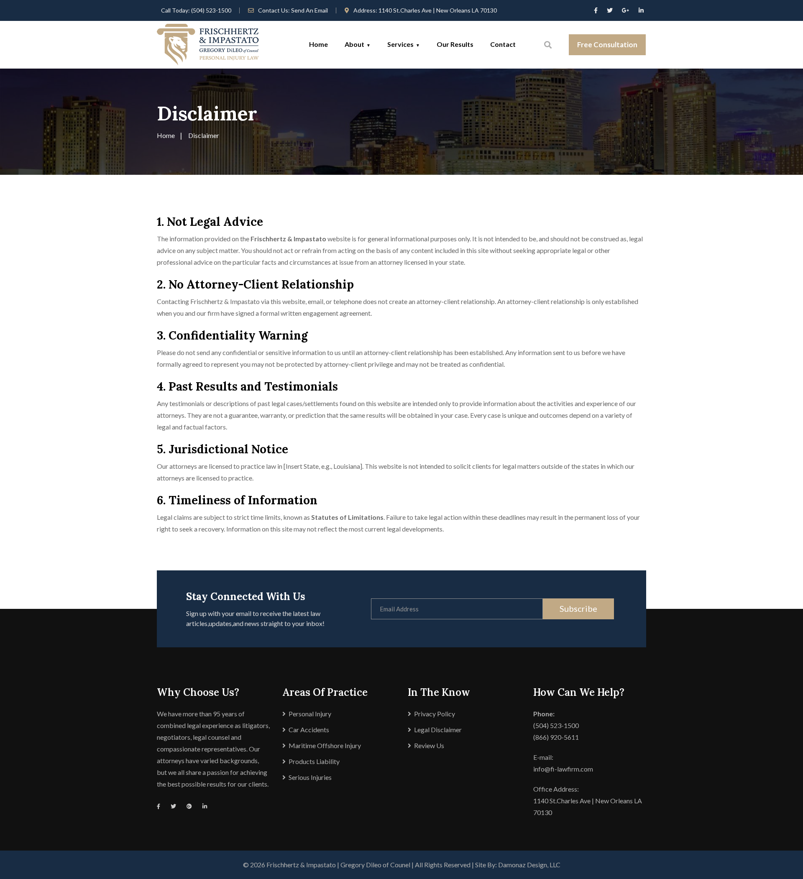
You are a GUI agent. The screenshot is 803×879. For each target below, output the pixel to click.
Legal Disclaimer (438, 729)
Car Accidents (309, 729)
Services (400, 44)
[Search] (548, 45)
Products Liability (314, 761)
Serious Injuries (310, 777)
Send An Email (309, 10)
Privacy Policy (434, 714)
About (354, 44)
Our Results (455, 44)
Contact (503, 44)
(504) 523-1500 (211, 10)
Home (318, 44)
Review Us (429, 745)
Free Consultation (607, 44)
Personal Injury (310, 714)
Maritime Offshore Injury (325, 745)
